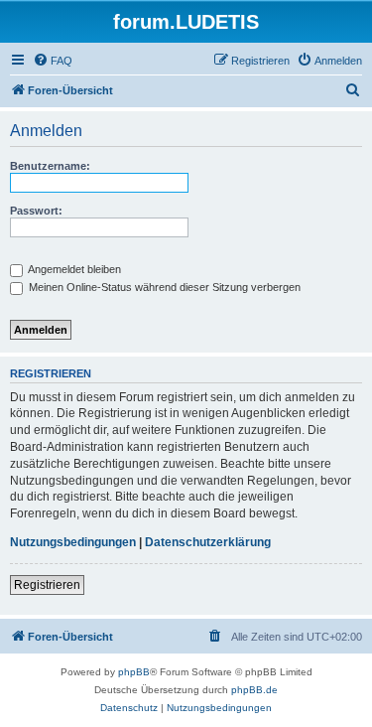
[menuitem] (52, 61)
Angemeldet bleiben (73, 269)
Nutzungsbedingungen (73, 542)
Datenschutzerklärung (208, 542)
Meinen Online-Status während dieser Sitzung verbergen (163, 287)
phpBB (134, 671)
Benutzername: (50, 166)
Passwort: (36, 211)
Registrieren (47, 585)
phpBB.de (254, 689)
